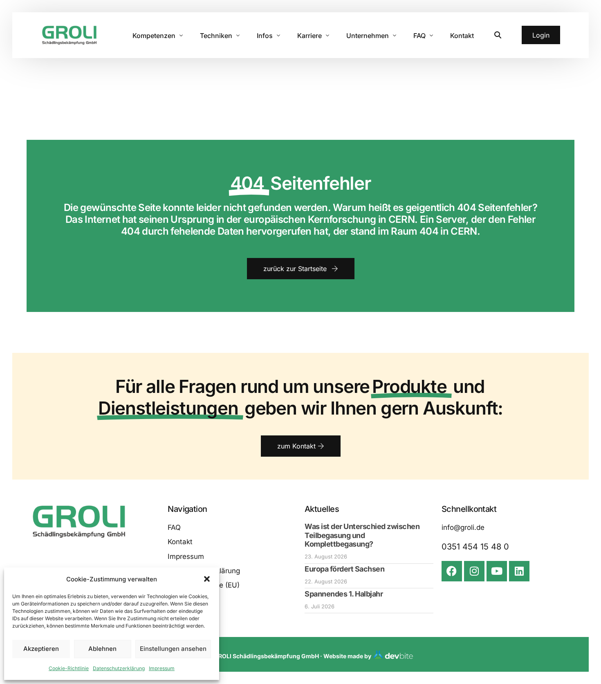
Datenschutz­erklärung (119, 668)
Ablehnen (102, 649)
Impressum (162, 668)
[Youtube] (497, 571)
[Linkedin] (519, 571)
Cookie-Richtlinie (69, 668)
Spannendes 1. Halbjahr (344, 594)
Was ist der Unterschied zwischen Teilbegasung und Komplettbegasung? (362, 535)
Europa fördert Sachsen (344, 569)
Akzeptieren (41, 649)
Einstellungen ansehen (173, 649)
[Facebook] (452, 571)
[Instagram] (474, 571)
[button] (207, 579)
